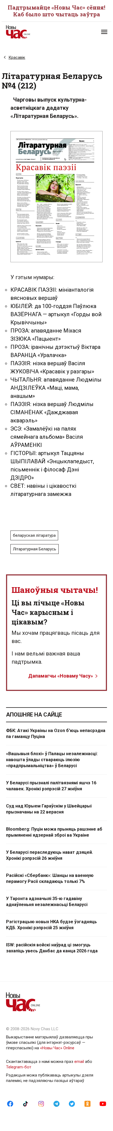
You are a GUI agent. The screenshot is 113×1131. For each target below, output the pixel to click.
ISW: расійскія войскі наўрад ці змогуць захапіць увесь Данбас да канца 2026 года (52, 947)
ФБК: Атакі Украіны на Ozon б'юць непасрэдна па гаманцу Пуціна (55, 733)
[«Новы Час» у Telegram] (56, 1103)
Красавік (17, 57)
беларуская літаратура (34, 535)
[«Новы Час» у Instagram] (41, 1103)
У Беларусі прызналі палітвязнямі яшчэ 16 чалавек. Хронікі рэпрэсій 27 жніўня (51, 785)
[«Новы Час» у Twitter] (72, 1103)
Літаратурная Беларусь (34, 549)
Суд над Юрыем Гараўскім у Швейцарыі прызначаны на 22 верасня (49, 809)
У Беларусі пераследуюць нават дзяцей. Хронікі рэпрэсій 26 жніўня (49, 855)
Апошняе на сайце (34, 714)
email (79, 1061)
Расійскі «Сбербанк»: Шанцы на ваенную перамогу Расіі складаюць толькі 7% (50, 878)
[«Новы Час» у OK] (87, 1103)
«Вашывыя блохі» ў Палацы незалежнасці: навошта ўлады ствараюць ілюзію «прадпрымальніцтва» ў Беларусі (52, 759)
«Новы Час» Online (57, 1047)
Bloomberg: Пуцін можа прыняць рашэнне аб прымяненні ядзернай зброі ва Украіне (54, 832)
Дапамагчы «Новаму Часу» (60, 676)
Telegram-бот (18, 1067)
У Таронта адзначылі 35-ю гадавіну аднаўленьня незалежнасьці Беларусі (46, 901)
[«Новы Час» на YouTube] (103, 1103)
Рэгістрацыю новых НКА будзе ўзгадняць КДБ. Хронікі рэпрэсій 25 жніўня (51, 924)
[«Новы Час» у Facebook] (10, 1103)
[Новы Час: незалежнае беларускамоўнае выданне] (31, 32)
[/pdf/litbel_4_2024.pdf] (56, 196)
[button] (104, 32)
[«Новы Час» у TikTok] (25, 1103)
